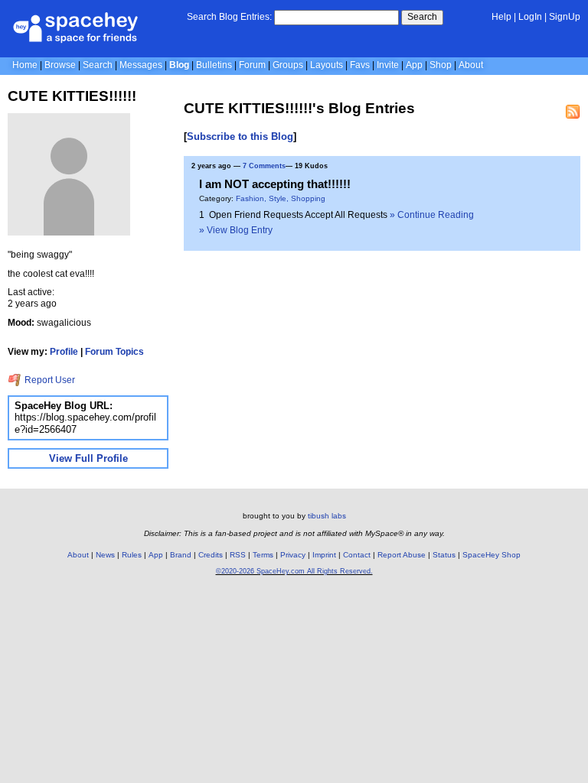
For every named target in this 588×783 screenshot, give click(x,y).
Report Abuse (401, 555)
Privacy (292, 555)
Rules (132, 555)
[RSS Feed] (572, 112)
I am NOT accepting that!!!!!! (275, 183)
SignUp (564, 16)
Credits (210, 555)
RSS (238, 555)
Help (501, 16)
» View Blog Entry (236, 230)
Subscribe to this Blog (240, 136)
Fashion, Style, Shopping (280, 198)
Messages (140, 65)
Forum (252, 65)
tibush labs (327, 516)
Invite (388, 65)
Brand (180, 555)
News (105, 555)
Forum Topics (114, 351)
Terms (263, 555)
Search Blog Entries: (229, 16)
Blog (179, 65)
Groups (288, 65)
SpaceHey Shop (491, 555)
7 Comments (264, 166)
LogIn (530, 16)
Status (444, 555)
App (414, 65)
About (471, 65)
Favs (360, 65)
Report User (48, 380)
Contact (357, 555)
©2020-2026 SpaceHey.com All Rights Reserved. (294, 571)
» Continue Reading (432, 215)
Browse (60, 65)
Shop (441, 65)
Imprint (324, 555)
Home (25, 65)
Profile (64, 351)
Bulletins (214, 65)
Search (422, 16)
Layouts (326, 65)
